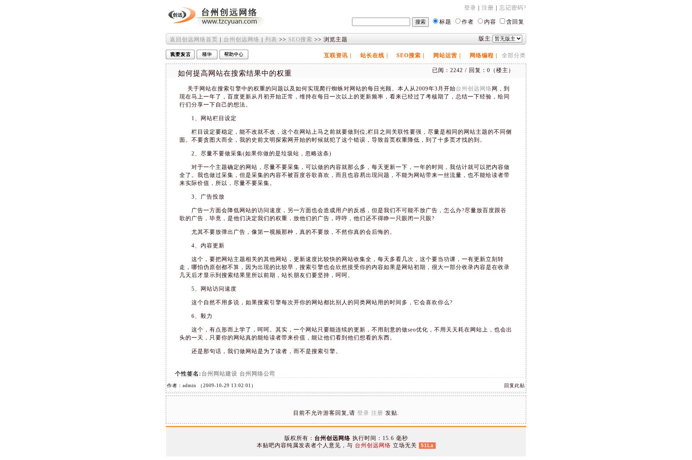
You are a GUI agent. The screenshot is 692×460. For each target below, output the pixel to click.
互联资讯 (336, 55)
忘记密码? (512, 8)
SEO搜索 (300, 39)
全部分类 (514, 55)
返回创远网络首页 (194, 39)
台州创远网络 (241, 39)
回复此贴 (514, 385)
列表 (271, 39)
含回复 (515, 22)
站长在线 (372, 55)
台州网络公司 (257, 374)
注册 (488, 8)
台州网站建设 (219, 374)
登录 (470, 8)
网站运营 (445, 55)
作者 (468, 22)
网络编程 (482, 55)
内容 (490, 22)
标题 (445, 22)
